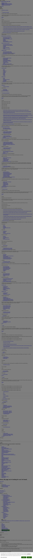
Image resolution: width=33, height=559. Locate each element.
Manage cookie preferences (4, 557)
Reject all (29, 557)
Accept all (24, 557)
